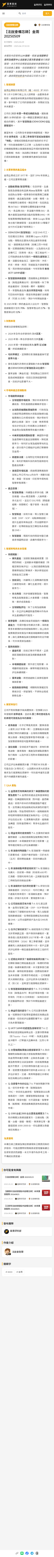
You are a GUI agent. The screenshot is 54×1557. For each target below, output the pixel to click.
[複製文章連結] (17, 1553)
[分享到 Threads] (37, 1553)
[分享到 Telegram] (32, 1553)
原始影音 (19, 75)
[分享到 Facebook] (27, 1553)
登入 (47, 13)
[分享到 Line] (22, 1553)
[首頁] (9, 4)
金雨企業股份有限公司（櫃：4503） (22, 90)
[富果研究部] (35, 25)
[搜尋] (19, 13)
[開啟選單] (3, 13)
